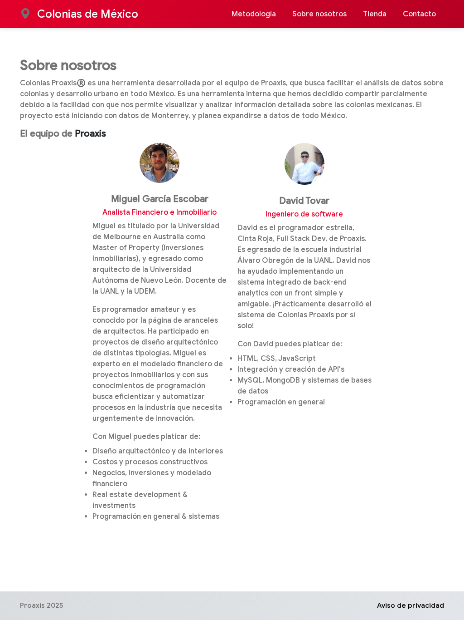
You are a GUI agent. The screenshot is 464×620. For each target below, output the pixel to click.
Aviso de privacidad (410, 605)
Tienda (375, 14)
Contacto (419, 14)
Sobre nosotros (319, 14)
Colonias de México (86, 14)
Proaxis (90, 133)
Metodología (254, 14)
